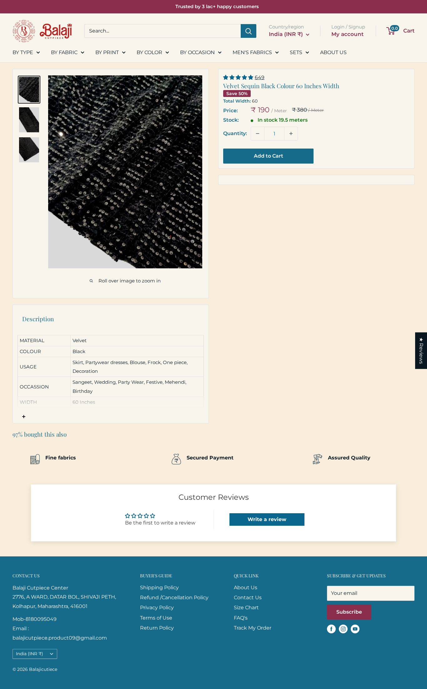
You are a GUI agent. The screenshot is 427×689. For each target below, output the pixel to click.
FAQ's (241, 618)
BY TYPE (23, 52)
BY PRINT (107, 52)
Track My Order (252, 628)
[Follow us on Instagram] (343, 629)
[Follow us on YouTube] (355, 629)
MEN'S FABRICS (252, 52)
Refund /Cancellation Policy (174, 597)
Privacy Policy (157, 607)
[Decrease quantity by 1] (257, 133)
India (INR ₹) (29, 653)
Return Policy (157, 628)
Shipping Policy (159, 587)
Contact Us (248, 597)
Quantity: (235, 133)
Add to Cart (268, 156)
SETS (296, 52)
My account (347, 34)
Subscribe (349, 612)
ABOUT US (333, 52)
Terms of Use (156, 618)
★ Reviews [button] (421, 350)
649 (259, 77)
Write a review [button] (267, 519)
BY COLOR (149, 52)
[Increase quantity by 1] (291, 133)
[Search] (248, 31)
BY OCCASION (197, 52)
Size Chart (246, 607)
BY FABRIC (64, 52)
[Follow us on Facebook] (331, 629)
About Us (245, 587)
